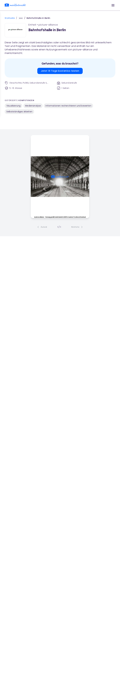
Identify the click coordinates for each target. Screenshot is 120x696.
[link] (15, 5)
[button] (113, 5)
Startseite (10, 18)
